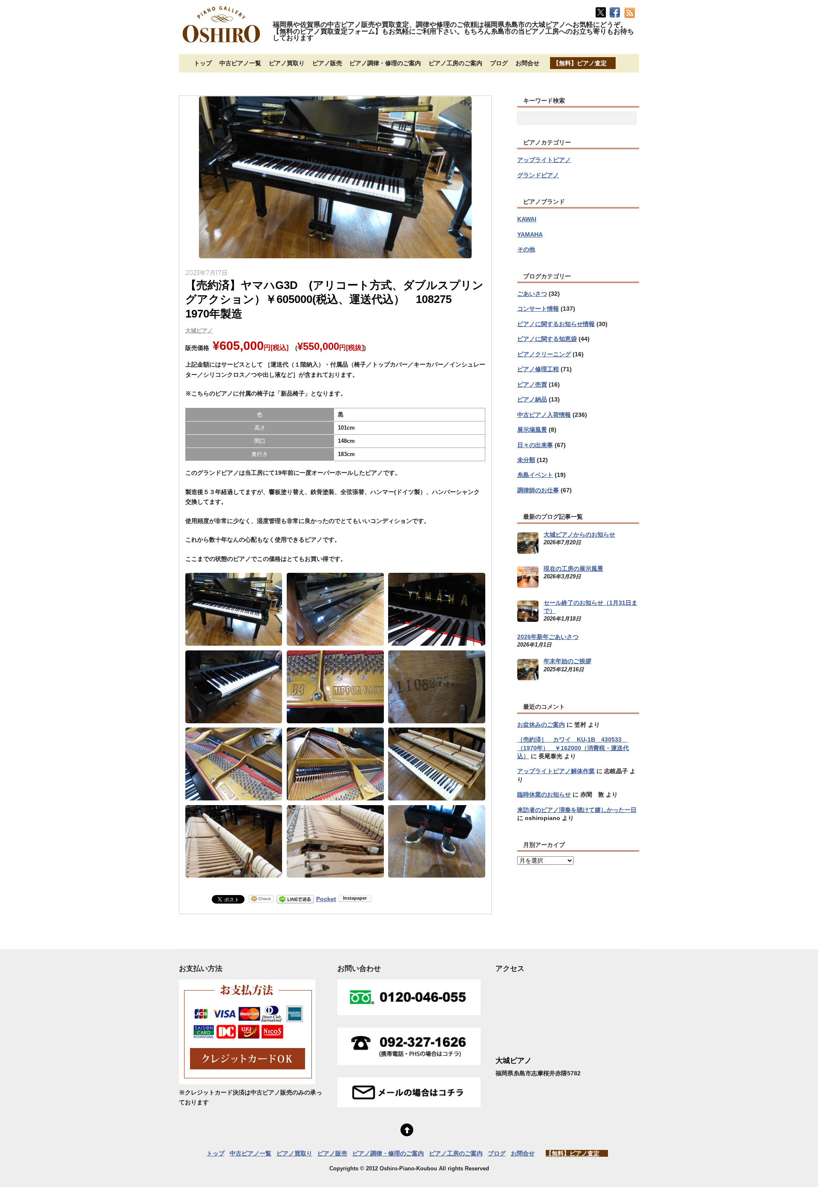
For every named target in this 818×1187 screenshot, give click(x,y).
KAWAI (526, 219)
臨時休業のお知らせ (544, 794)
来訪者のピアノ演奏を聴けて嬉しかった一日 (577, 809)
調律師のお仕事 (538, 490)
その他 (526, 249)
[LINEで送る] (295, 898)
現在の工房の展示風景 (573, 568)
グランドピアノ (538, 175)
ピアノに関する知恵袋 (547, 338)
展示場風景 (532, 429)
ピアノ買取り (287, 63)
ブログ (499, 63)
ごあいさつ (532, 293)
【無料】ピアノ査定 (580, 63)
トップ (203, 63)
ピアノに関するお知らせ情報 (556, 324)
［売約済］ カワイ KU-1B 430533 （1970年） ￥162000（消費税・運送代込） (573, 748)
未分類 (526, 459)
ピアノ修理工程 (538, 369)
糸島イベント (535, 474)
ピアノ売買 (532, 384)
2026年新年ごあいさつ (548, 636)
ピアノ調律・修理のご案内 (385, 63)
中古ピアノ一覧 (240, 63)
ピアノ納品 (532, 399)
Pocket (326, 898)
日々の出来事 (535, 445)
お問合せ (527, 63)
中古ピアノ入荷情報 (544, 414)
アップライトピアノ (544, 159)
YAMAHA (530, 234)
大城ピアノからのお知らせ (579, 534)
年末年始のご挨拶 (567, 661)
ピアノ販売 (327, 63)
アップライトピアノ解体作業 (556, 771)
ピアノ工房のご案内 (455, 63)
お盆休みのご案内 (541, 724)
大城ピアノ (199, 330)
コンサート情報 (538, 308)
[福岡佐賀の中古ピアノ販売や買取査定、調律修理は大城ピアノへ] (221, 43)
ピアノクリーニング (544, 354)
